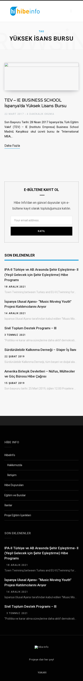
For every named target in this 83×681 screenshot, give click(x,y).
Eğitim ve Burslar (15, 495)
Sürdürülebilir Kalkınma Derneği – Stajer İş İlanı (40, 350)
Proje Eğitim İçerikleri (17, 515)
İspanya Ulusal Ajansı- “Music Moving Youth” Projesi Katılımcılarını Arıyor (38, 304)
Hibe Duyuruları (14, 485)
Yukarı (42, 672)
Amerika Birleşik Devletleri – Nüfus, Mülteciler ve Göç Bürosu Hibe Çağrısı (39, 373)
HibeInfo (9, 455)
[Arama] (73, 11)
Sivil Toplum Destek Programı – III (30, 328)
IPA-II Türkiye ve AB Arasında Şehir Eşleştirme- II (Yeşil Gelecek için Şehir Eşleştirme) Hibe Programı (41, 275)
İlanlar (8, 505)
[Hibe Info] (24, 11)
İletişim (12, 475)
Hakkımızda (14, 465)
